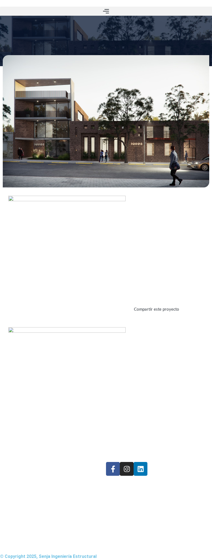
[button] (106, 11)
